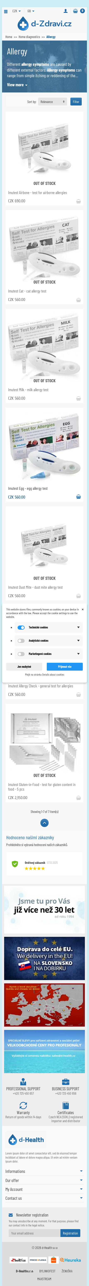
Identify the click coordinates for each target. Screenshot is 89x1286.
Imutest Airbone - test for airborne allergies (37, 192)
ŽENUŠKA (67, 1271)
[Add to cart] (78, 496)
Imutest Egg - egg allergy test (28, 488)
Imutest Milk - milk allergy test (28, 389)
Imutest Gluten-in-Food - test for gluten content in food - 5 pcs (42, 787)
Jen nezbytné (24, 666)
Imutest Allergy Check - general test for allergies (40, 685)
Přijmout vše (64, 666)
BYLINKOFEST (47, 1271)
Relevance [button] (47, 101)
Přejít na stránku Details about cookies (44, 674)
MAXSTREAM (44, 1279)
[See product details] (78, 200)
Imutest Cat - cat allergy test (27, 291)
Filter (76, 101)
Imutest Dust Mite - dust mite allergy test (35, 587)
